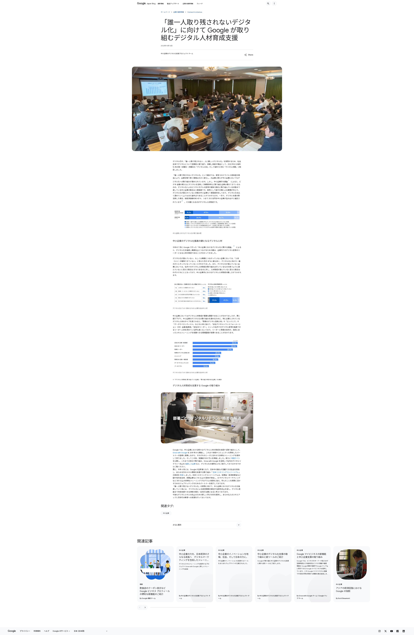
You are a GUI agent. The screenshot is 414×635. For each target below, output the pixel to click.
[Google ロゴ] (12, 631)
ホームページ (165, 12)
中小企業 (166, 513)
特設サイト (235, 458)
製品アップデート (173, 4)
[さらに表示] (238, 525)
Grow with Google (180, 453)
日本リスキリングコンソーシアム (226, 472)
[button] (249, 54)
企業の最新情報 (188, 4)
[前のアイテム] (139, 607)
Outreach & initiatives (194, 12)
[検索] (268, 3)
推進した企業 (190, 464)
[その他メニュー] (274, 3)
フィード (200, 4)
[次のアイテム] (145, 607)
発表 (181, 475)
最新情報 (161, 4)
